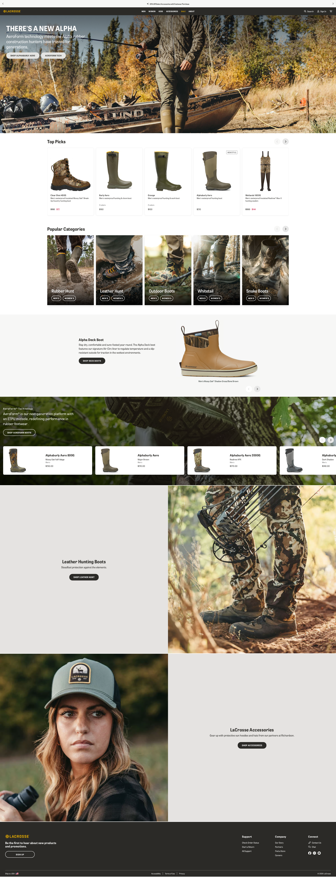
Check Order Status (250, 842)
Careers (278, 855)
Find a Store (280, 851)
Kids (161, 11)
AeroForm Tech (53, 55)
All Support (246, 851)
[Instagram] (314, 853)
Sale (183, 11)
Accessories (172, 11)
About (192, 11)
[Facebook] (309, 853)
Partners (279, 846)
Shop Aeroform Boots (19, 432)
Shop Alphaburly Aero (22, 55)
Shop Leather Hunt (84, 577)
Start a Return (248, 846)
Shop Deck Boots (92, 360)
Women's (69, 298)
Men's (56, 298)
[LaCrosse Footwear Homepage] (71, 11)
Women (152, 11)
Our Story (279, 842)
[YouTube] (319, 853)
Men (144, 11)
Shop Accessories (252, 745)
